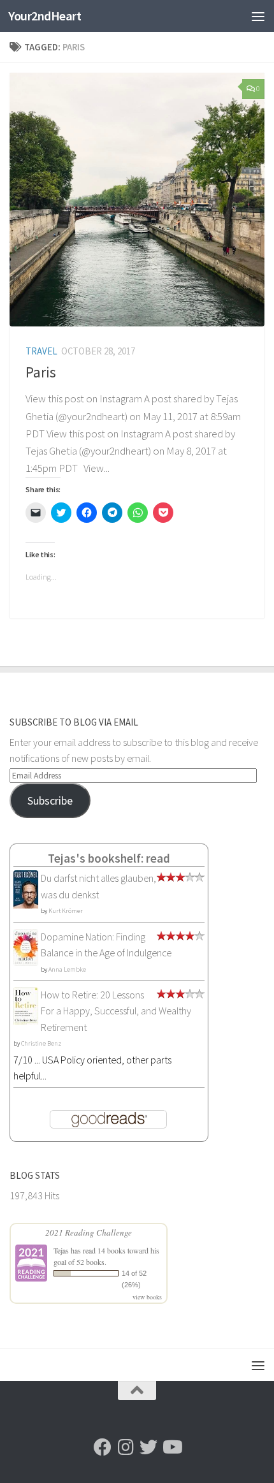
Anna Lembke (67, 969)
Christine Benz (41, 1043)
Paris (40, 372)
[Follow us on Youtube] (171, 1447)
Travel (41, 351)
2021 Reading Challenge (88, 1232)
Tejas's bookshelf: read (109, 858)
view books (147, 1296)
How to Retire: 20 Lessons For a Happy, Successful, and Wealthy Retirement (116, 1011)
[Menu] (258, 16)
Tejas (61, 1250)
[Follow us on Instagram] (125, 1447)
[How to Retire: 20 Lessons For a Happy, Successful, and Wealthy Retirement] (25, 1022)
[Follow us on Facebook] (103, 1447)
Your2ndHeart (44, 16)
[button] (137, 199)
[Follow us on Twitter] (148, 1447)
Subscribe (50, 800)
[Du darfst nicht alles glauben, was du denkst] (25, 907)
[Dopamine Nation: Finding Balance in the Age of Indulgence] (25, 962)
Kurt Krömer (65, 911)
